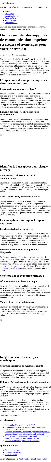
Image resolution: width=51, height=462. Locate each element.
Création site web (12, 16)
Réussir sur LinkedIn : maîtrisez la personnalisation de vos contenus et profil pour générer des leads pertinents (27, 433)
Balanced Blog (41, 459)
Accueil (8, 11)
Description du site (12, 450)
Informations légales (13, 452)
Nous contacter (11, 455)
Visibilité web (10, 20)
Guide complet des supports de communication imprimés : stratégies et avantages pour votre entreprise (27, 437)
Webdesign (9, 14)
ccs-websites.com (7, 3)
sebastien (22, 55)
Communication (11, 23)
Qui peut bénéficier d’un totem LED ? (20, 425)
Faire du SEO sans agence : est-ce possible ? (22, 441)
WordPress (22, 459)
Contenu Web (10, 18)
